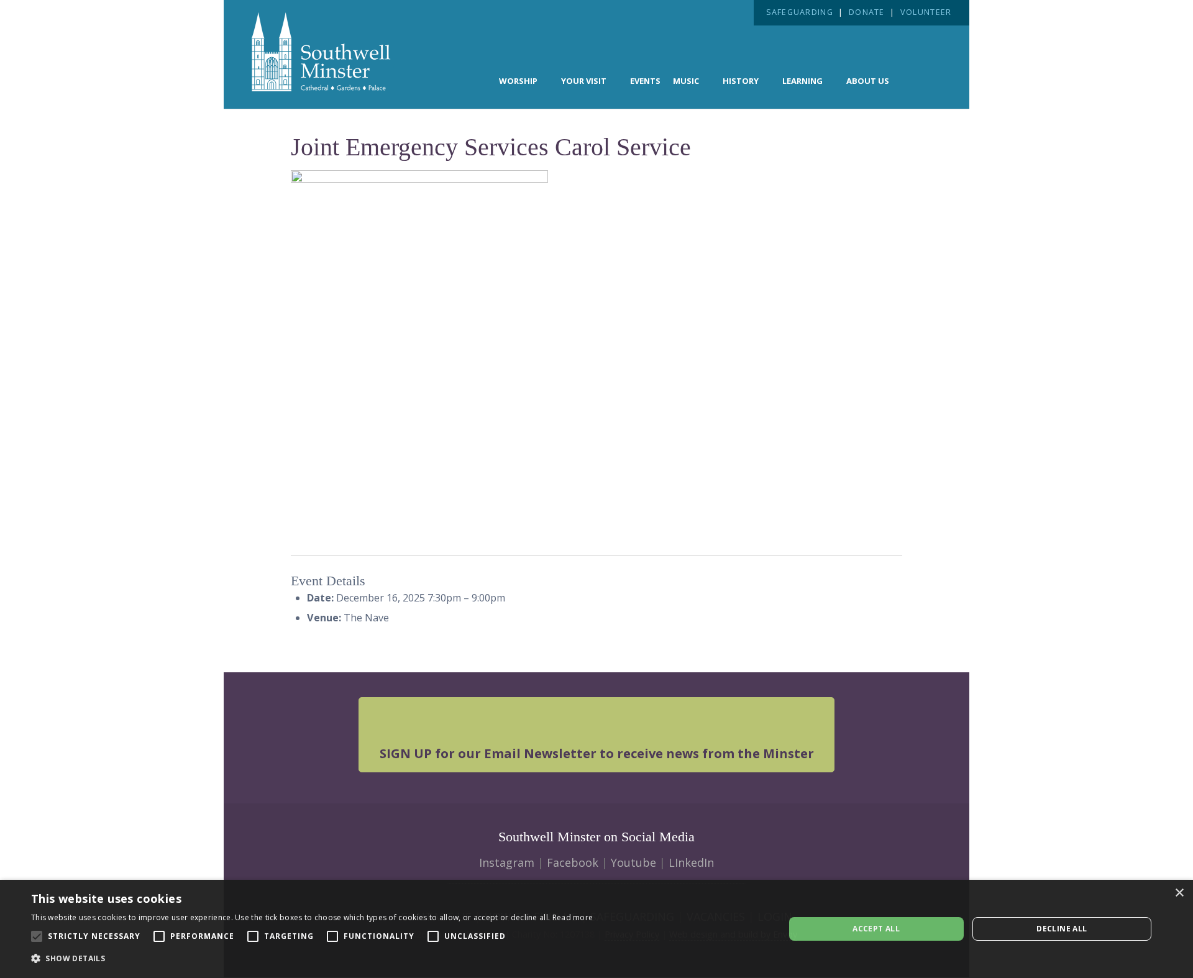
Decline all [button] (1061, 928)
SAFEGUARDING (799, 12)
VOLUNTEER (925, 12)
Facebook (572, 862)
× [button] (1179, 893)
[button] (312, 959)
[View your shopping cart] (923, 79)
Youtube (633, 862)
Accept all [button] (876, 928)
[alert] (596, 929)
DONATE (867, 12)
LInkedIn (691, 862)
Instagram (506, 862)
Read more (572, 917)
